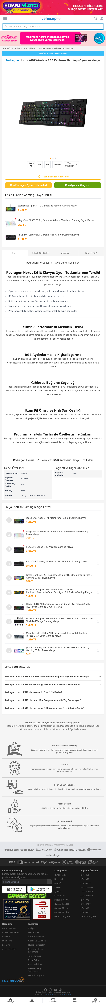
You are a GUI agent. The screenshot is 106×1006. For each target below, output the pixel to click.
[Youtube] (55, 989)
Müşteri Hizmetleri (10, 932)
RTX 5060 (84, 879)
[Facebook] (45, 989)
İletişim (31, 928)
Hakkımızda (33, 932)
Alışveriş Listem (9, 949)
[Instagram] (50, 989)
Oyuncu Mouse (61, 908)
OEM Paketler (60, 875)
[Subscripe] (49, 881)
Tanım (15, 253)
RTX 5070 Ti (85, 904)
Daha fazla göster (62, 916)
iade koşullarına (81, 789)
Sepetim (6, 945)
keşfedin (69, 752)
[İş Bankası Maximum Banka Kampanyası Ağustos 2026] (53, 38)
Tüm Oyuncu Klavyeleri (77, 185)
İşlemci (57, 891)
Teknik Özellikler (40, 253)
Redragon (12, 60)
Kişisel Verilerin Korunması (35, 950)
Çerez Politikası (35, 964)
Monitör (58, 883)
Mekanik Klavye (61, 899)
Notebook (58, 879)
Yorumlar (66, 253)
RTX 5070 (84, 899)
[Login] (5, 18)
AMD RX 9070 (86, 895)
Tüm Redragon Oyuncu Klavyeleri (28, 185)
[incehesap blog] (14, 967)
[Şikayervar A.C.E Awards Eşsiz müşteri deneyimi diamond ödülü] (16, 909)
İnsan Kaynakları (36, 936)
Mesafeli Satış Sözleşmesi (34, 969)
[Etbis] (42, 909)
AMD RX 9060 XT (88, 887)
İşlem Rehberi (34, 960)
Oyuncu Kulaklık (61, 904)
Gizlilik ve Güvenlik (37, 940)
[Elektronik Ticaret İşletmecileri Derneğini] (80, 862)
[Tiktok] (60, 989)
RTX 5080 (84, 908)
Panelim (6, 936)
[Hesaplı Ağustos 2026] (53, 7)
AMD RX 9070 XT (88, 891)
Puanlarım (7, 940)
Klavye (56, 262)
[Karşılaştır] (98, 520)
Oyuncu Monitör (61, 912)
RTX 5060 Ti (85, 883)
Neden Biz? (91, 253)
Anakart (58, 887)
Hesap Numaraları (36, 945)
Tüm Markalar (34, 956)
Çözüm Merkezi (9, 928)
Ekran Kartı (59, 895)
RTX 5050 (84, 875)
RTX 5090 (84, 912)
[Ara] (6, 26)
